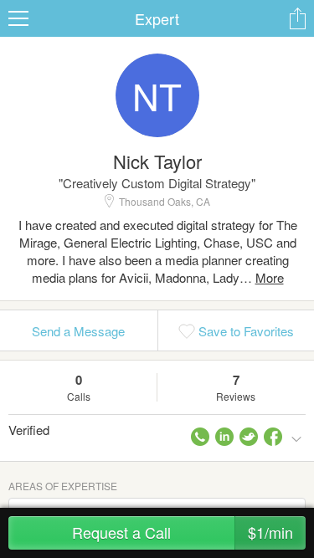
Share (297, 18)
